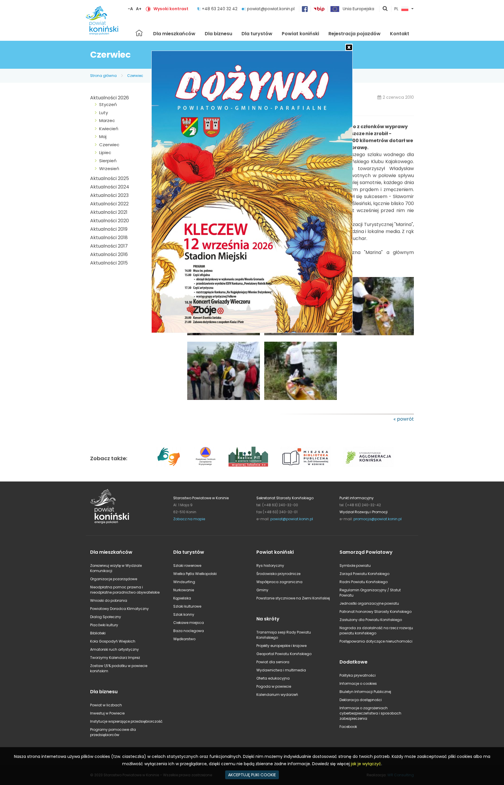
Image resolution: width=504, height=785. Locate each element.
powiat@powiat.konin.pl (271, 9)
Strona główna (139, 33)
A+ (138, 9)
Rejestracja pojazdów (354, 33)
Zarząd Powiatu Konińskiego (364, 573)
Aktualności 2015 (109, 263)
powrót (405, 419)
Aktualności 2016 (109, 254)
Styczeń (108, 104)
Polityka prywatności (358, 675)
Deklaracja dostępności (361, 699)
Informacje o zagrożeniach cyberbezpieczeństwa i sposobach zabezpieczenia (370, 713)
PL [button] (396, 9)
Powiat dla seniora (272, 661)
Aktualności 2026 (109, 97)
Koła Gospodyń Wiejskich (112, 641)
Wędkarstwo (184, 638)
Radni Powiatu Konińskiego (364, 581)
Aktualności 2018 (109, 237)
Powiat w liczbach (106, 705)
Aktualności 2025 (109, 178)
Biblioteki (98, 633)
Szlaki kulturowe (187, 606)
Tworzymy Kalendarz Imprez (115, 657)
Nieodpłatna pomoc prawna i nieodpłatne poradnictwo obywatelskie (125, 590)
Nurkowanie (183, 590)
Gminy (262, 590)
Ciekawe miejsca (188, 622)
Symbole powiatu (355, 565)
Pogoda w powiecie (273, 686)
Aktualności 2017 (109, 246)
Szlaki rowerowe (187, 565)
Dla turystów (257, 33)
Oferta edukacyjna (273, 678)
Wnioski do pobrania (108, 600)
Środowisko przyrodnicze (278, 573)
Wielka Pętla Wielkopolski (195, 573)
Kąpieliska (182, 598)
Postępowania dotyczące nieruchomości (376, 641)
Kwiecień (108, 129)
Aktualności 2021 (108, 212)
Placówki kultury (104, 624)
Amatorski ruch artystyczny (114, 649)
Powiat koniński (300, 33)
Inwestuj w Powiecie (107, 713)
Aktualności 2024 (109, 187)
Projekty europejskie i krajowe (281, 645)
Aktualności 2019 (108, 229)
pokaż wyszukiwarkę (385, 9)
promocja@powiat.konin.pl (378, 518)
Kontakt (399, 33)
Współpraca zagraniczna (279, 581)
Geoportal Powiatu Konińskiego (284, 653)
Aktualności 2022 (109, 203)
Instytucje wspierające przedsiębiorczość (126, 721)
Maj (102, 136)
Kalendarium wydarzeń (277, 694)
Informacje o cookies (358, 683)
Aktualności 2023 (109, 195)
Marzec (107, 120)
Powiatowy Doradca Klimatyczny (119, 608)
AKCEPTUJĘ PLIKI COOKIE (252, 775)
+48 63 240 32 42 (220, 9)
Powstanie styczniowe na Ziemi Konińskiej (293, 598)
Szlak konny (183, 614)
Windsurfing (184, 581)
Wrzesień (109, 168)
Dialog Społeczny (105, 616)
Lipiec (105, 152)
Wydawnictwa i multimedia (281, 670)
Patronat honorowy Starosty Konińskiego (376, 611)
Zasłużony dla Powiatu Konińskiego (371, 619)
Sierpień (108, 161)
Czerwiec (135, 75)
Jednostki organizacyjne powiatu (369, 603)
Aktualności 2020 (109, 220)
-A (130, 9)
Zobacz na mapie (189, 518)
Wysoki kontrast (170, 9)
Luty (103, 113)
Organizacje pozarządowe (113, 578)
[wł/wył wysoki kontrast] (148, 9)
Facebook (348, 726)
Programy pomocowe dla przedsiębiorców (113, 732)
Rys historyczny (270, 565)
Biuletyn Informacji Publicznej (365, 691)
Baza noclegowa (188, 630)
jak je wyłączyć (366, 764)
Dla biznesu (218, 33)
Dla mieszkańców (174, 33)
